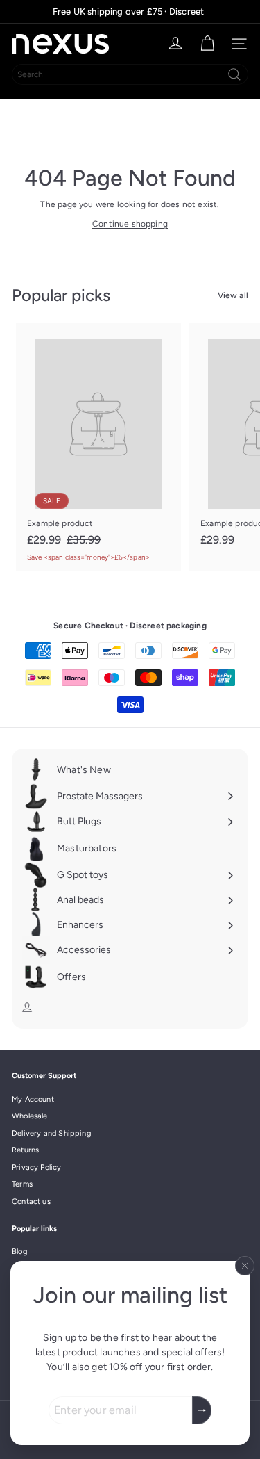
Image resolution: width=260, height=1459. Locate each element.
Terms (22, 1184)
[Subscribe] (201, 1410)
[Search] (234, 74)
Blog (19, 1251)
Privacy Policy (37, 1167)
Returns (25, 1150)
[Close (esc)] (244, 1265)
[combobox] (130, 74)
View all (233, 295)
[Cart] (207, 44)
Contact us (31, 1201)
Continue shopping (130, 224)
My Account (33, 1099)
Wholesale (30, 1115)
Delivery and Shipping (51, 1133)
